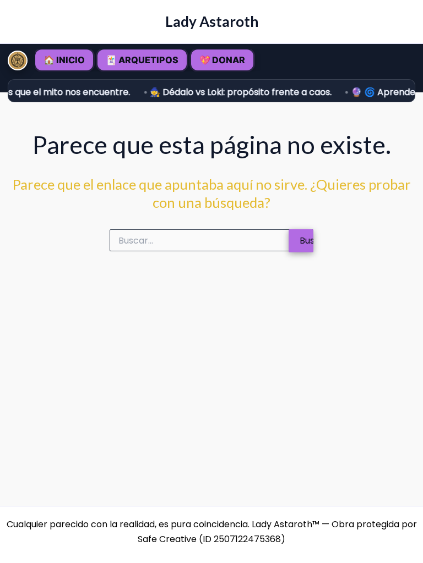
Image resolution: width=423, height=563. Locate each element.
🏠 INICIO (64, 59)
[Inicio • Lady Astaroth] (18, 60)
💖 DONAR (222, 59)
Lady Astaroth (211, 21)
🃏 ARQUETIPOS (142, 59)
